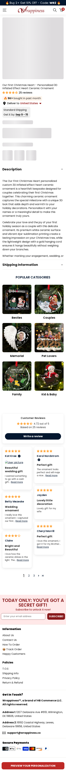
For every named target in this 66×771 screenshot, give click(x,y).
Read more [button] (17, 482)
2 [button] (29, 576)
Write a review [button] (33, 436)
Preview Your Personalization (33, 766)
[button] (10, 92)
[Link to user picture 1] (17, 462)
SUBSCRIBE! (56, 616)
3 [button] (34, 576)
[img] (12, 451)
